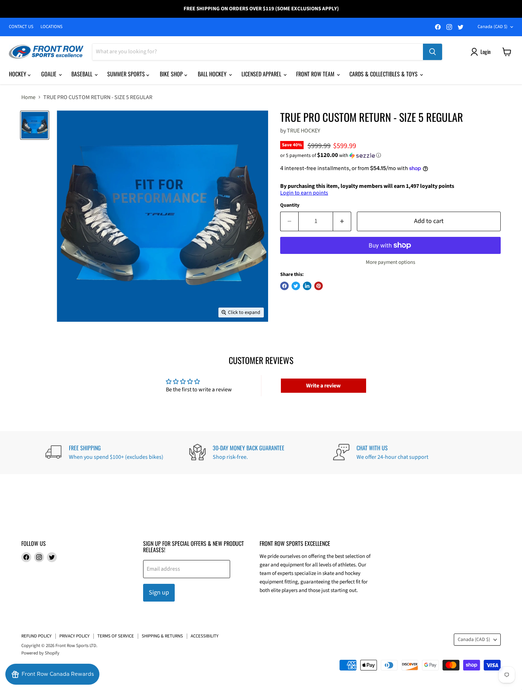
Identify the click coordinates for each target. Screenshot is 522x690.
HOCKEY (18, 74)
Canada (492, 26)
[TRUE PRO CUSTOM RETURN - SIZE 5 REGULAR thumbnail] (35, 125)
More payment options (390, 262)
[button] (390, 155)
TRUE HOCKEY (303, 131)
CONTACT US (21, 26)
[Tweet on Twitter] (296, 286)
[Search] (432, 52)
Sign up (159, 592)
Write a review (323, 386)
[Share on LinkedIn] (307, 286)
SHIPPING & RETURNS (162, 636)
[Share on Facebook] (284, 286)
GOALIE (49, 74)
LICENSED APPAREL (262, 74)
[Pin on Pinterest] (318, 286)
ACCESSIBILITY (204, 636)
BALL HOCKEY (213, 74)
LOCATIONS (51, 26)
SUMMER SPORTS (126, 74)
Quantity (289, 205)
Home (28, 97)
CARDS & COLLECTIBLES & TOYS (384, 74)
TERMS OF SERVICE (115, 636)
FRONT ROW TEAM (316, 74)
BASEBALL (82, 74)
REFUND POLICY (36, 636)
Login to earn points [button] (304, 193)
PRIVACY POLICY (74, 636)
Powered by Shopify (40, 653)
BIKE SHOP (172, 74)
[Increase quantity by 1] (342, 221)
